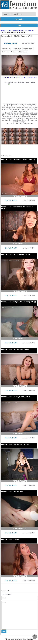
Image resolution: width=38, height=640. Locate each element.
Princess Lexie (6, 48)
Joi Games (5, 52)
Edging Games (27, 48)
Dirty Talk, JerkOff (27, 30)
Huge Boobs (17, 48)
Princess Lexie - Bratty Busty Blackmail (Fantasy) (18, 302)
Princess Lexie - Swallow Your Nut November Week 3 (17, 207)
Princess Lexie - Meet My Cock (12, 492)
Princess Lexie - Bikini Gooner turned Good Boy (18, 159)
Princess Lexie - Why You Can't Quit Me (15, 444)
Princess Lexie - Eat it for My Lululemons (15, 254)
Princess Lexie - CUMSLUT (10, 539)
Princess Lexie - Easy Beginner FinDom (15, 349)
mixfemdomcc (22, 52)
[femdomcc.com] (19, 5)
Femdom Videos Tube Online (10, 30)
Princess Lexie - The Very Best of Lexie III (15, 397)
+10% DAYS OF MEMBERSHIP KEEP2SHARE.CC (19, 77)
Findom (13, 52)
